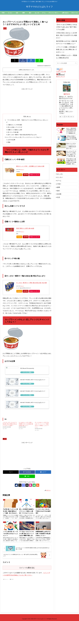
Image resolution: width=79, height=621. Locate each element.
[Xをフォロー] (19, 485)
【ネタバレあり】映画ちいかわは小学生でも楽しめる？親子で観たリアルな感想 (66, 27)
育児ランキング (60, 76)
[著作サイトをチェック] (16, 485)
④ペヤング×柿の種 (13, 132)
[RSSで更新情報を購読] (37, 485)
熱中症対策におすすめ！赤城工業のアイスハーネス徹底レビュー (66, 42)
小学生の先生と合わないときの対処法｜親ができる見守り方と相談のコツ (66, 35)
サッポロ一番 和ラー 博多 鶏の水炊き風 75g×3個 (31, 283)
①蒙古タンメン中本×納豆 (15, 124)
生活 (5, 438)
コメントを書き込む (27, 568)
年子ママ (67, 94)
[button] (75, 63)
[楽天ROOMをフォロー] (30, 485)
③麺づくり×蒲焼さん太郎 (15, 129)
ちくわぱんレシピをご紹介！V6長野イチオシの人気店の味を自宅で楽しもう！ (26, 424)
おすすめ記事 (11, 139)
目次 (24, 116)
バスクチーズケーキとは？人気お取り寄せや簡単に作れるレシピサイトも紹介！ (10, 424)
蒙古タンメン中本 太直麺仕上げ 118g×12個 (30, 166)
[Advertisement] (27, 101)
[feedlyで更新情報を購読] (34, 485)
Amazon (19, 174)
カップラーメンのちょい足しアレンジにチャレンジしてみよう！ (24, 137)
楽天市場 (26, 174)
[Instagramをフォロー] (23, 485)
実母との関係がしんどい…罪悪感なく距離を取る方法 (66, 57)
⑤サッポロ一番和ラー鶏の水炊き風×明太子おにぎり (22, 134)
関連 (9, 142)
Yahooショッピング (34, 174)
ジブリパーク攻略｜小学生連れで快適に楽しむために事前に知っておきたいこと (66, 49)
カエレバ (22, 169)
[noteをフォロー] (27, 485)
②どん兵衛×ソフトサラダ (15, 127)
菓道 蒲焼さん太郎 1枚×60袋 (25, 228)
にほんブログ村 (61, 71)
